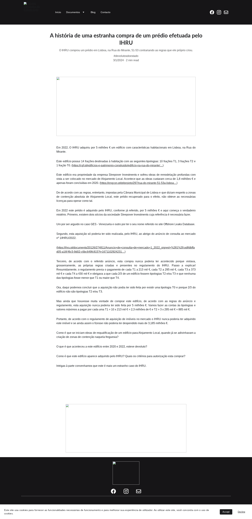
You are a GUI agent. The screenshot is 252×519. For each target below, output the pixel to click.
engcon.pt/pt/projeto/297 (123, 182)
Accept (226, 512)
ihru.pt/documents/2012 (79, 247)
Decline (241, 512)
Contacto (105, 12)
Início (58, 12)
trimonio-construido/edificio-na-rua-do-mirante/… (133, 165)
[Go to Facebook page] (213, 12)
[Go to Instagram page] (220, 12)
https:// (76, 165)
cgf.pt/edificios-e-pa (92, 165)
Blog (93, 12)
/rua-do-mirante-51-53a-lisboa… (157, 182)
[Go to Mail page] (226, 12)
